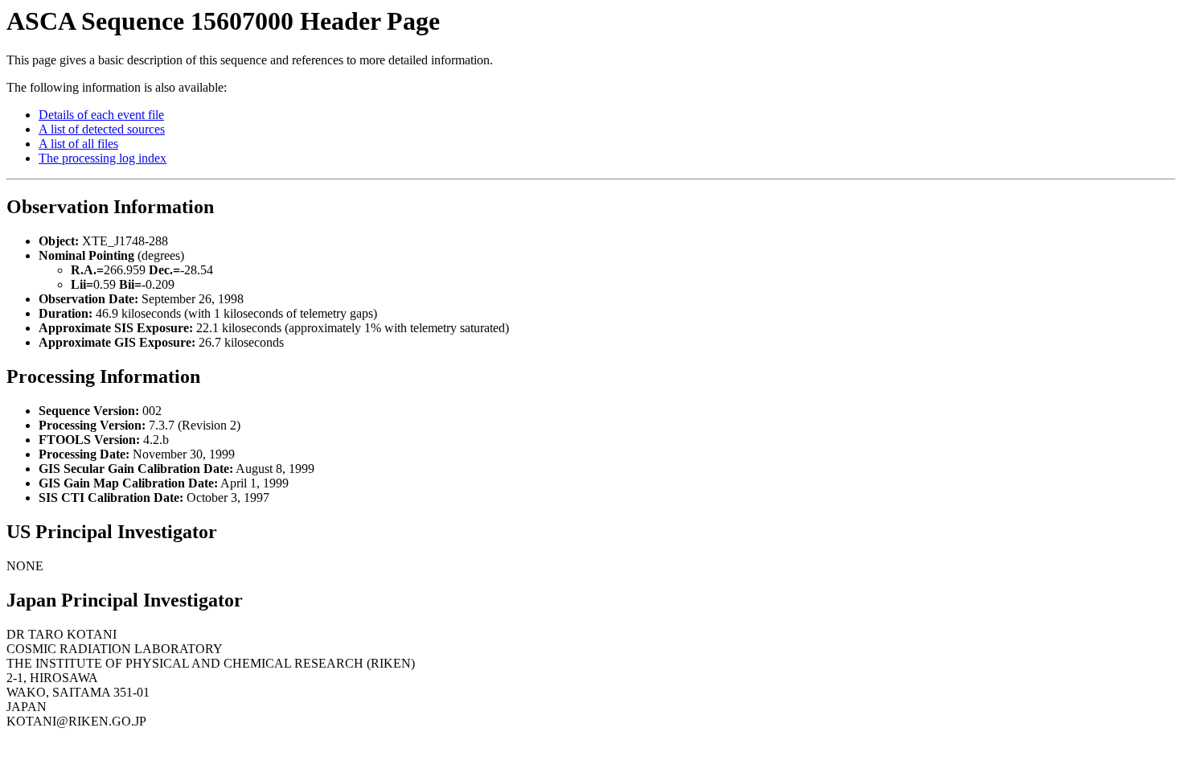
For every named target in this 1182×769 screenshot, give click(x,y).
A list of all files (78, 143)
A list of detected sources (102, 129)
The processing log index (102, 158)
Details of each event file (101, 114)
